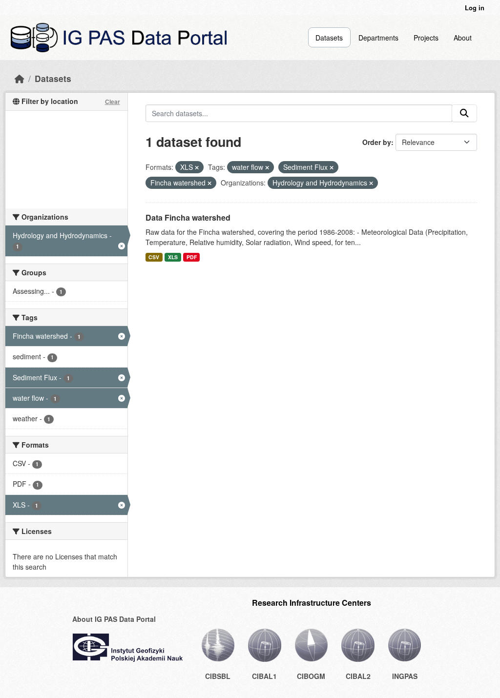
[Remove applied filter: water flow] (267, 167)
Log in (474, 7)
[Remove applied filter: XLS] (197, 167)
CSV (153, 257)
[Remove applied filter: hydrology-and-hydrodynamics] (371, 183)
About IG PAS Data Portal (114, 619)
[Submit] (464, 113)
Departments (378, 37)
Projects (426, 37)
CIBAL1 (264, 676)
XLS (173, 257)
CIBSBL (217, 676)
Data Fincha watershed (188, 217)
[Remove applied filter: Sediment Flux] (331, 167)
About (463, 37)
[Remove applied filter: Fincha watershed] (209, 183)
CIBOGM (311, 676)
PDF (192, 257)
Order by (376, 142)
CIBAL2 (358, 676)
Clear (112, 101)
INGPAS (404, 676)
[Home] (19, 78)
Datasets (329, 37)
